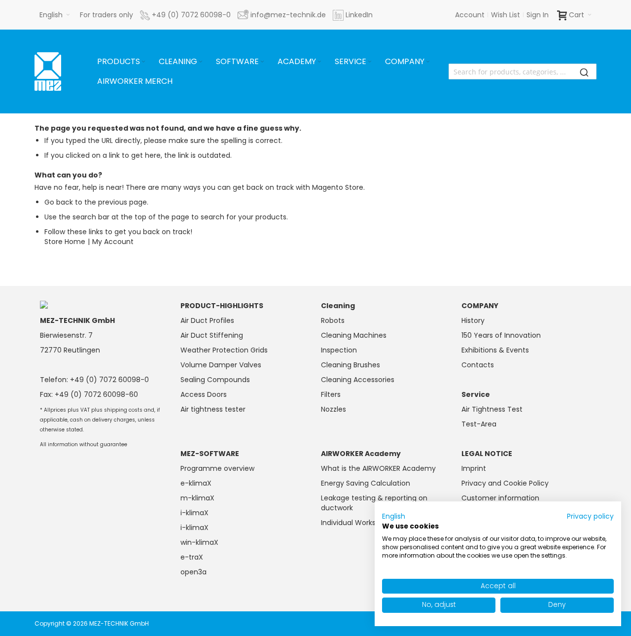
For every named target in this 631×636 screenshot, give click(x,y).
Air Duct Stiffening (211, 335)
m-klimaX (197, 498)
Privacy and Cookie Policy (505, 483)
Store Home (64, 242)
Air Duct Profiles (207, 320)
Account (470, 15)
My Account (113, 242)
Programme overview (217, 468)
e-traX (191, 557)
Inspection (339, 350)
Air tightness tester (212, 409)
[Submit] (584, 71)
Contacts (477, 365)
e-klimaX (195, 483)
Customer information (500, 498)
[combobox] (522, 71)
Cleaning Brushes (350, 365)
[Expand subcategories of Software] (262, 62)
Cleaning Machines (353, 335)
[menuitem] (122, 61)
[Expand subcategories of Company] (427, 62)
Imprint (473, 468)
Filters (331, 394)
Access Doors (203, 394)
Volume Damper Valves (220, 365)
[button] (55, 15)
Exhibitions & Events (495, 350)
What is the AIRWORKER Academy (378, 468)
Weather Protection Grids (224, 350)
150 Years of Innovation (501, 335)
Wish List (505, 15)
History (473, 320)
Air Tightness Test (492, 409)
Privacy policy (590, 516)
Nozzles (333, 409)
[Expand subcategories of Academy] (319, 62)
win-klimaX (199, 542)
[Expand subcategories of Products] (143, 62)
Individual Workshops (356, 523)
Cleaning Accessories (357, 380)
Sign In (537, 15)
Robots (333, 320)
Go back (58, 202)
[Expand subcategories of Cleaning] (200, 62)
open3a (193, 572)
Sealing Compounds (215, 380)
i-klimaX (194, 513)
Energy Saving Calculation (365, 483)
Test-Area (478, 424)
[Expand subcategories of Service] (369, 62)
